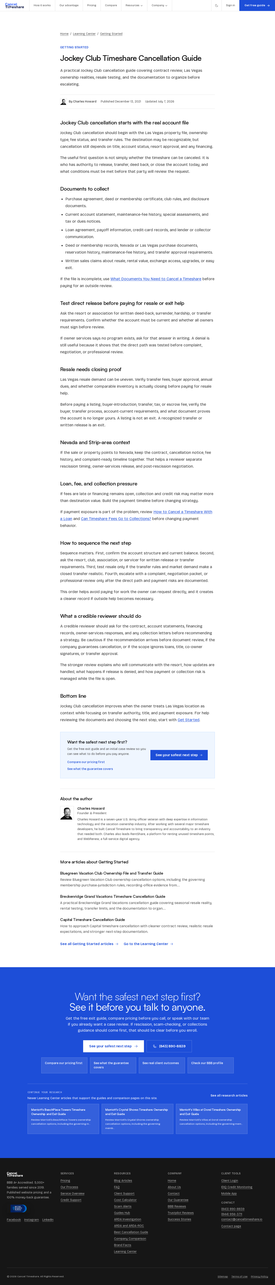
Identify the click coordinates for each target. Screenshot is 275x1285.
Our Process (69, 1187)
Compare (111, 5)
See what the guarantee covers (90, 769)
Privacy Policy (259, 1276)
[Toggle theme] (216, 5)
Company (158, 5)
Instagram (31, 1220)
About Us (174, 1187)
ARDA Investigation (127, 1219)
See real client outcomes (160, 1063)
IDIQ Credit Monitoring (236, 1187)
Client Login (229, 1181)
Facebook (14, 1220)
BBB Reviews (177, 1206)
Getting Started (111, 34)
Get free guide (254, 5)
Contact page (231, 1226)
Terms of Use (239, 1276)
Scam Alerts (122, 1206)
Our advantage (69, 5)
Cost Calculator (125, 1200)
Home (64, 34)
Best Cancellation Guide (131, 1232)
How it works (42, 5)
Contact (174, 1193)
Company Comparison (130, 1239)
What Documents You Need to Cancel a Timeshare (155, 279)
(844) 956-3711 (231, 1214)
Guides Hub (122, 1213)
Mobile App (229, 1193)
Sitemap (223, 1276)
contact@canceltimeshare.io (241, 1219)
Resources (132, 5)
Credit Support (71, 1200)
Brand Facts (122, 1245)
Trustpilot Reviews (181, 1213)
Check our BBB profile (207, 1063)
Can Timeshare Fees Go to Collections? (116, 518)
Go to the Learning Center (146, 944)
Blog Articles (123, 1181)
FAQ (117, 1187)
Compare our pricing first (86, 762)
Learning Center (84, 34)
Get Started (188, 719)
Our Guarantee (178, 1200)
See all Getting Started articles (86, 944)
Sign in (230, 5)
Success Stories (179, 1219)
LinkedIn (47, 1220)
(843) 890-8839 (172, 1046)
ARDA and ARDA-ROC (129, 1226)
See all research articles (229, 1095)
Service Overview (72, 1193)
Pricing (91, 5)
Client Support (124, 1193)
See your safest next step (177, 755)
